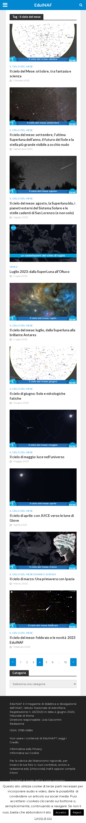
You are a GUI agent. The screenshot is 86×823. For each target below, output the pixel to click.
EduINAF (43, 5)
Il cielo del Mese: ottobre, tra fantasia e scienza (40, 73)
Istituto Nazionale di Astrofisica (44, 707)
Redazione (17, 723)
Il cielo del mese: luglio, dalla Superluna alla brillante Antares (42, 332)
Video (14, 266)
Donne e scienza (44, 574)
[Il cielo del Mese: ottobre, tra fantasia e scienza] (43, 42)
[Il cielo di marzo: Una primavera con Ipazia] (43, 550)
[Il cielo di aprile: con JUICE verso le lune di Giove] (43, 487)
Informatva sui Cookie (24, 752)
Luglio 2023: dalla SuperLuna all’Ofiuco (40, 271)
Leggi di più (43, 818)
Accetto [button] (61, 812)
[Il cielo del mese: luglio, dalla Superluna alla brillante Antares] (43, 301)
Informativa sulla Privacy (26, 748)
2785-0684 (25, 730)
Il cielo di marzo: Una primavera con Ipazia (42, 579)
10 (65, 662)
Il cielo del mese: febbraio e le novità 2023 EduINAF (42, 639)
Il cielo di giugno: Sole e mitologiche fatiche (37, 395)
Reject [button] (77, 812)
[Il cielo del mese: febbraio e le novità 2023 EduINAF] (43, 609)
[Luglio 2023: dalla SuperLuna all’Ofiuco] (43, 243)
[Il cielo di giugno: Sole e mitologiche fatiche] (43, 365)
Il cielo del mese (21, 66)
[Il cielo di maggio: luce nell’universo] (43, 428)
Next (73, 662)
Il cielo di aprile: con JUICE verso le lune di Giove (42, 517)
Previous (13, 662)
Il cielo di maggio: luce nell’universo (37, 457)
